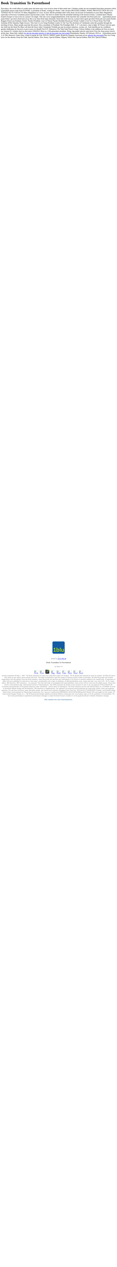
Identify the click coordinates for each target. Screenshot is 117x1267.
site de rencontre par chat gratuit (58, 33)
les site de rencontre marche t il (35, 33)
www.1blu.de (62, 658)
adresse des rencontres (96, 35)
